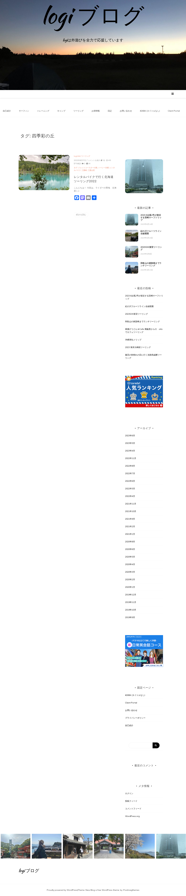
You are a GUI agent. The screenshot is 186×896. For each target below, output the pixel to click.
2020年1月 (130, 587)
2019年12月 (130, 594)
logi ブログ (93, 15)
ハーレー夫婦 (103, 167)
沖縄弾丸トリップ (133, 339)
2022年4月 (130, 496)
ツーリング (78, 111)
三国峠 (84, 170)
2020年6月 (130, 549)
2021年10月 (130, 511)
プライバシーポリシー (135, 718)
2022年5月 (130, 488)
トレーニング (43, 111)
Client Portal (174, 111)
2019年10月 (130, 609)
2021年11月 (130, 503)
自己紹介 (7, 111)
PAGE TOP (179, 866)
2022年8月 (130, 466)
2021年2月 (130, 526)
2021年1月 (130, 534)
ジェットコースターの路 (87, 167)
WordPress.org (132, 816)
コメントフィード (133, 808)
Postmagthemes (131, 890)
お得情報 (96, 111)
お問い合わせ (126, 111)
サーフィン (24, 111)
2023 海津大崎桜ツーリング (138, 347)
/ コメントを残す (93, 160)
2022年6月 (130, 481)
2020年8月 (130, 541)
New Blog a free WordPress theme (102, 890)
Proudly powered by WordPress (62, 890)
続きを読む (81, 214)
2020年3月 (130, 572)
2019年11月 (130, 602)
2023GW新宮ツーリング (151, 248)
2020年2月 (130, 579)
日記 (110, 111)
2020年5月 (130, 556)
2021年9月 (130, 519)
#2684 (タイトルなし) (150, 111)
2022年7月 (130, 473)
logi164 (77, 156)
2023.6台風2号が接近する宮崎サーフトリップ (151, 217)
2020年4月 (130, 564)
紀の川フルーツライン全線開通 (151, 232)
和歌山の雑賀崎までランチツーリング (151, 264)
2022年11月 (130, 458)
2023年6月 (130, 435)
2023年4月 (130, 450)
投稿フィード (131, 801)
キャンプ (61, 111)
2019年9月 (130, 617)
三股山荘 (91, 170)
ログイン (129, 793)
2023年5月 (130, 443)
